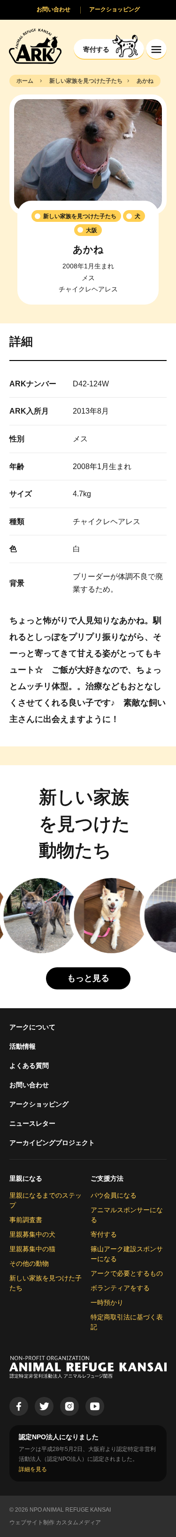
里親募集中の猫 (32, 1249)
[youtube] (94, 1406)
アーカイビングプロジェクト (52, 1142)
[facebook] (18, 1406)
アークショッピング (39, 1104)
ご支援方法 (107, 1178)
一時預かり (107, 1302)
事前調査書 (25, 1219)
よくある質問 (29, 1065)
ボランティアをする (120, 1288)
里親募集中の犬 (32, 1234)
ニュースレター (32, 1123)
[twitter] (44, 1406)
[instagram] (69, 1406)
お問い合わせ (29, 1085)
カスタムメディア (78, 1522)
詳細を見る (33, 1469)
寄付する (104, 1234)
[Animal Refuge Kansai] (35, 46)
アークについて (32, 1027)
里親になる (25, 1178)
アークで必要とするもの (127, 1273)
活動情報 (22, 1046)
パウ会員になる (114, 1195)
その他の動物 (29, 1263)
